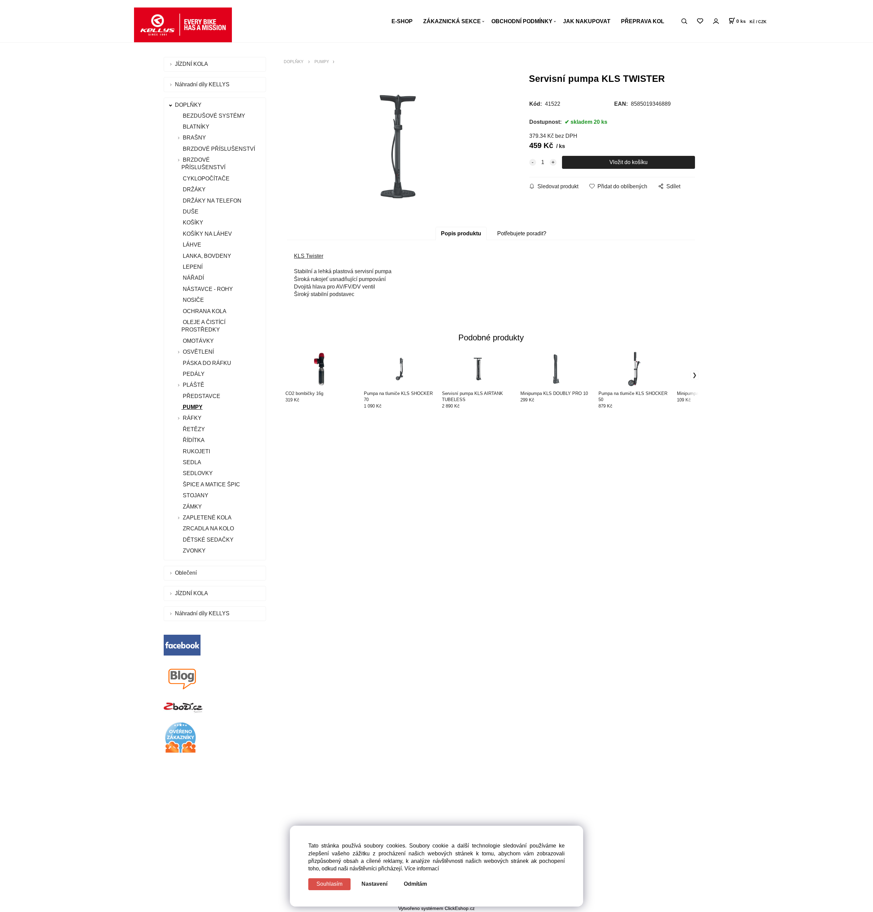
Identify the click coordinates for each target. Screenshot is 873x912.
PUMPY (192, 407)
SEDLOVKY (197, 473)
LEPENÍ (192, 267)
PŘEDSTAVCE (200, 396)
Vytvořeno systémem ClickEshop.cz (436, 908)
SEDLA (191, 462)
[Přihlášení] (716, 21)
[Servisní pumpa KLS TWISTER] (397, 146)
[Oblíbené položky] (700, 21)
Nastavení (374, 884)
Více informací (421, 868)
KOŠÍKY (192, 222)
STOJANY (194, 495)
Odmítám (415, 884)
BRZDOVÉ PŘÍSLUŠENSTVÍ (218, 149)
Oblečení (186, 573)
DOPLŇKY (189, 105)
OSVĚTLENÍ (198, 352)
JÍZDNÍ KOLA (192, 64)
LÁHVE (191, 245)
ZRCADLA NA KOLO (207, 528)
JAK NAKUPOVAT (586, 21)
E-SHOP (402, 21)
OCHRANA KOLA (203, 311)
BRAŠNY (194, 138)
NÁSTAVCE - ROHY (207, 289)
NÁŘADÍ (192, 278)
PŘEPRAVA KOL (642, 21)
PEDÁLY (193, 374)
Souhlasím (329, 884)
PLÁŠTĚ (193, 385)
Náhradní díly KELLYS (203, 84)
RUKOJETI (195, 451)
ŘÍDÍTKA (193, 440)
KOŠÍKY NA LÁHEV (206, 234)
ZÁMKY (191, 507)
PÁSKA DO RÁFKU (206, 363)
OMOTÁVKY (197, 341)
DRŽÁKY (193, 189)
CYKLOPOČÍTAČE (205, 178)
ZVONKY (193, 551)
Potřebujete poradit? (521, 233)
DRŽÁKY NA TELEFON (211, 201)
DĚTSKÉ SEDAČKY (207, 540)
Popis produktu (461, 233)
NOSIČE (192, 300)
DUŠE (189, 212)
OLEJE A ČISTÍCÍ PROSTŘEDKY (203, 326)
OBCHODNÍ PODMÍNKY (521, 21)
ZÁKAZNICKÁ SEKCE (452, 21)
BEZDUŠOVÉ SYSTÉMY (213, 116)
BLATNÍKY (195, 127)
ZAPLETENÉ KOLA (207, 517)
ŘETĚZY (193, 429)
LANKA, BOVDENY (206, 256)
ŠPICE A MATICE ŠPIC (210, 484)
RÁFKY (192, 418)
